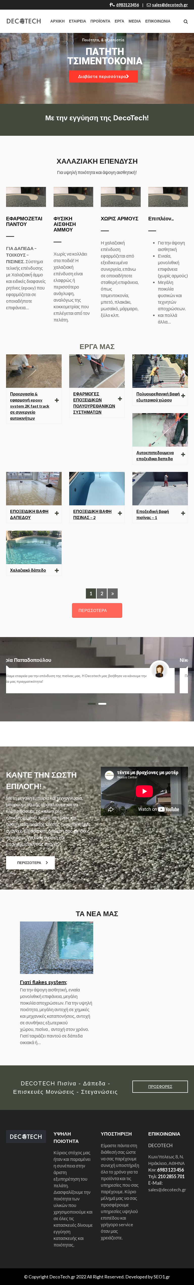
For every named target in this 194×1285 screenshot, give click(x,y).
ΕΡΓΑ (119, 21)
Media (135, 21)
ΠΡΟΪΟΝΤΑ (100, 21)
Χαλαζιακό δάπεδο (28, 570)
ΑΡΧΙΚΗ (57, 21)
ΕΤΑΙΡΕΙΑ (77, 21)
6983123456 (127, 4)
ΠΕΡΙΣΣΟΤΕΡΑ (93, 610)
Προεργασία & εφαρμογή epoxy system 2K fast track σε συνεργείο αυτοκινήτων (29, 405)
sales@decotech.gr (170, 4)
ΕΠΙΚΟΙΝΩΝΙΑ (158, 21)
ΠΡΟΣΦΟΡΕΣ (160, 1086)
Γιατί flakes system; (43, 982)
